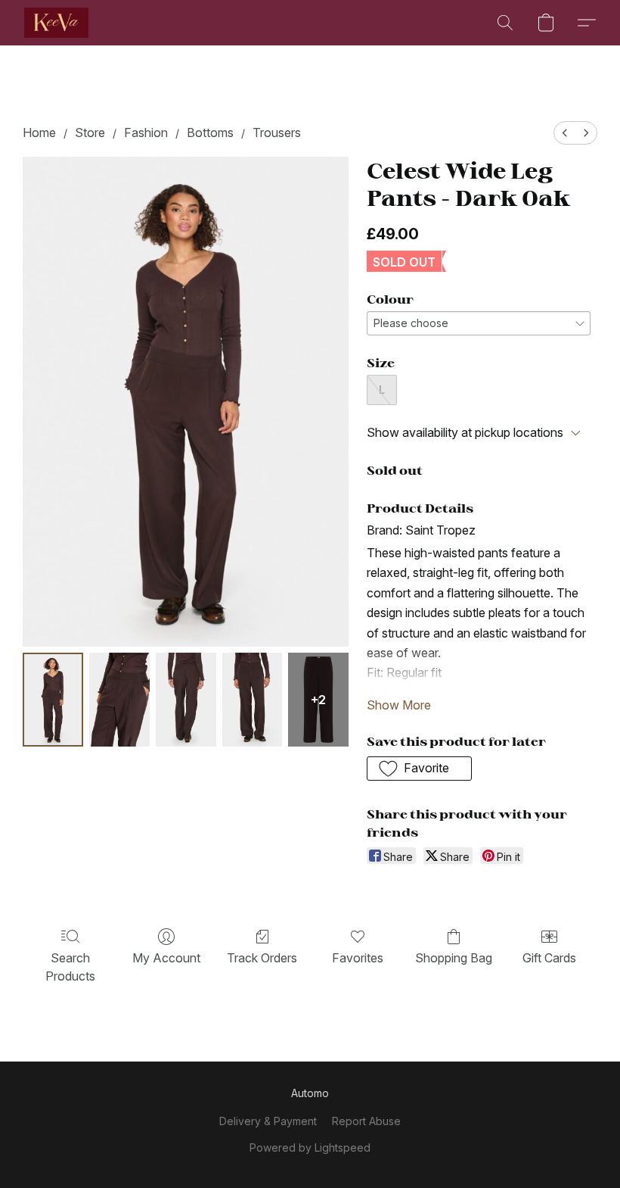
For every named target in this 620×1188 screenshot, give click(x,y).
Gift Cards (549, 957)
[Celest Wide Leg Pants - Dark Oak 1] (119, 700)
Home (39, 132)
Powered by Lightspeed (310, 1147)
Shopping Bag (453, 957)
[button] (56, 23)
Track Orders (262, 957)
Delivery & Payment (268, 1121)
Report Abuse (366, 1121)
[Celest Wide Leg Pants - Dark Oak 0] (53, 700)
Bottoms (210, 132)
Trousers (277, 132)
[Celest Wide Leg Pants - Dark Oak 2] (186, 700)
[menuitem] (564, 133)
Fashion (146, 132)
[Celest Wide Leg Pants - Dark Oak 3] (252, 700)
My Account (166, 957)
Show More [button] (399, 704)
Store (90, 132)
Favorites (357, 957)
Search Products (70, 967)
